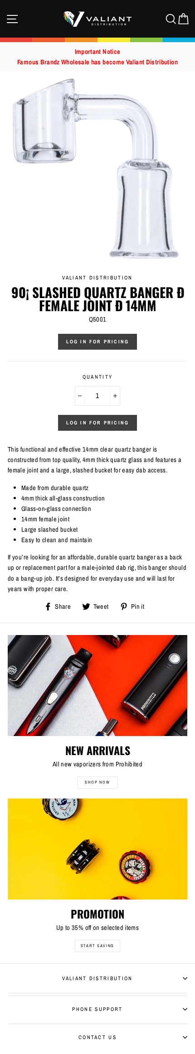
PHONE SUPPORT (97, 1009)
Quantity (98, 376)
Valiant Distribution (97, 978)
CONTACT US (97, 1037)
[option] (97, 57)
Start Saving (98, 945)
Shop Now (97, 782)
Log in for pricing (97, 341)
